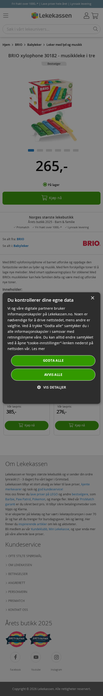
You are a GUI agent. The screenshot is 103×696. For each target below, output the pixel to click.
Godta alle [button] (53, 360)
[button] (51, 387)
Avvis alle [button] (53, 374)
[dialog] (51, 348)
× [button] (92, 298)
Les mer (38, 348)
